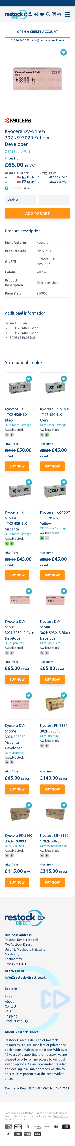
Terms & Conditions (16, 1119)
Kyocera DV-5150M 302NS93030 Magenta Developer (15, 736)
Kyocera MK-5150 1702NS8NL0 (54, 838)
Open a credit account (37, 32)
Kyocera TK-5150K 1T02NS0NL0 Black (20, 414)
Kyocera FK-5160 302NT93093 (18, 838)
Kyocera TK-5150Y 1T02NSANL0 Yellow (55, 517)
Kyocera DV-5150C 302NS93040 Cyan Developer (19, 629)
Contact (10, 1006)
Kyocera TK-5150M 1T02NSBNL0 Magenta (16, 520)
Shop (8, 997)
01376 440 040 (20, 40)
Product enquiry (16, 1021)
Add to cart (37, 213)
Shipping (11, 1016)
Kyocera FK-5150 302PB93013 (53, 728)
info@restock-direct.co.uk (48, 40)
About (9, 1001)
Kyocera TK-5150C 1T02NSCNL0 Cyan (55, 414)
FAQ (8, 1011)
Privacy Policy (60, 1116)
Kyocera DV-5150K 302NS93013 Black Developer (55, 629)
